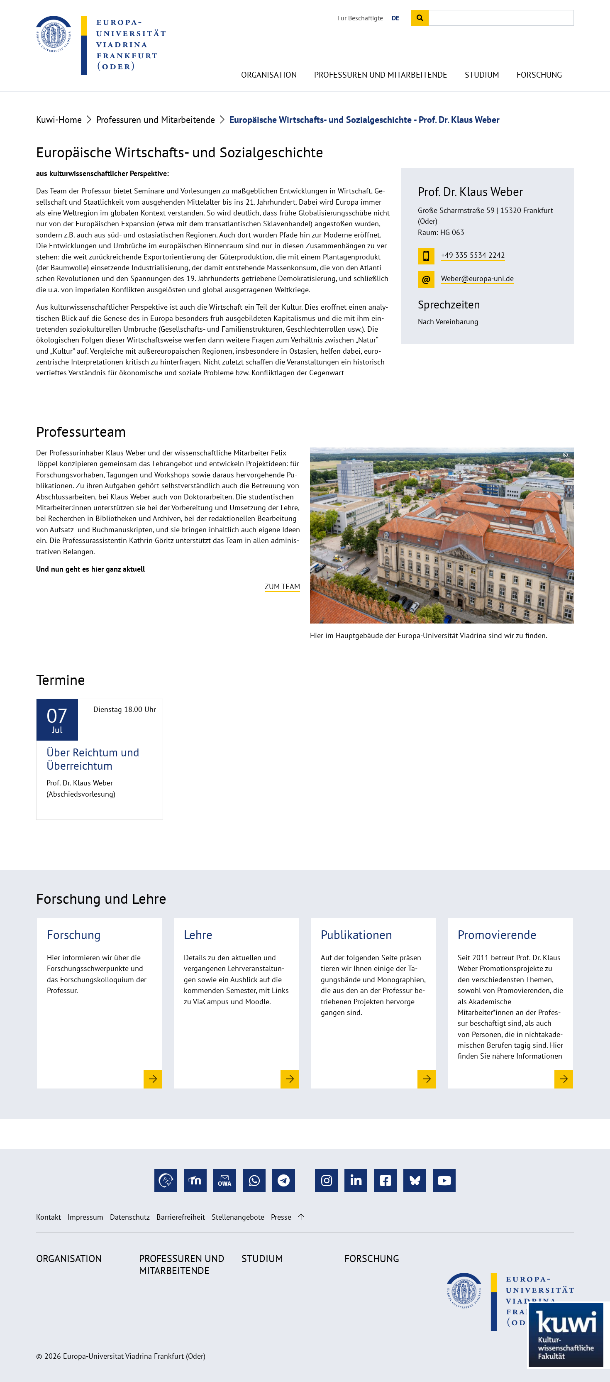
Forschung (539, 74)
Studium (482, 74)
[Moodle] (195, 1180)
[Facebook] (385, 1180)
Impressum (85, 1217)
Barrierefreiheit (180, 1217)
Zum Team (282, 586)
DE (395, 18)
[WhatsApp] (254, 1180)
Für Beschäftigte (360, 18)
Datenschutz (130, 1217)
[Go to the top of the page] (301, 1217)
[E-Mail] (224, 1180)
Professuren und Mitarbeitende (380, 74)
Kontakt (48, 1217)
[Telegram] (283, 1180)
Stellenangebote (238, 1217)
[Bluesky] (414, 1180)
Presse (281, 1217)
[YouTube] (444, 1180)
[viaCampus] (165, 1180)
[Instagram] (326, 1180)
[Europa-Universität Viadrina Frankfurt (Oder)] (101, 45)
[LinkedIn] (355, 1180)
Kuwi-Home (59, 119)
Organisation (269, 74)
